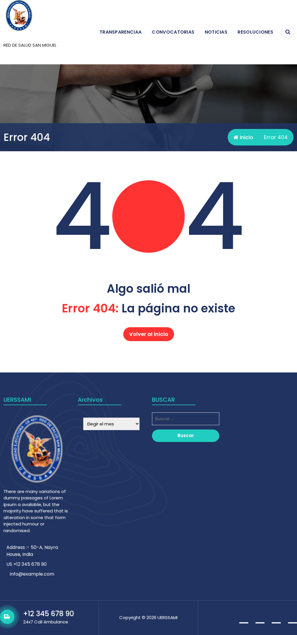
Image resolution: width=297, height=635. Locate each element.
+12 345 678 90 (48, 613)
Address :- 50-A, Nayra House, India (32, 551)
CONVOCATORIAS (173, 32)
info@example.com (32, 574)
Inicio (245, 137)
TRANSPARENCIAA (120, 32)
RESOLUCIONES (255, 32)
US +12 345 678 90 (26, 564)
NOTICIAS (216, 32)
